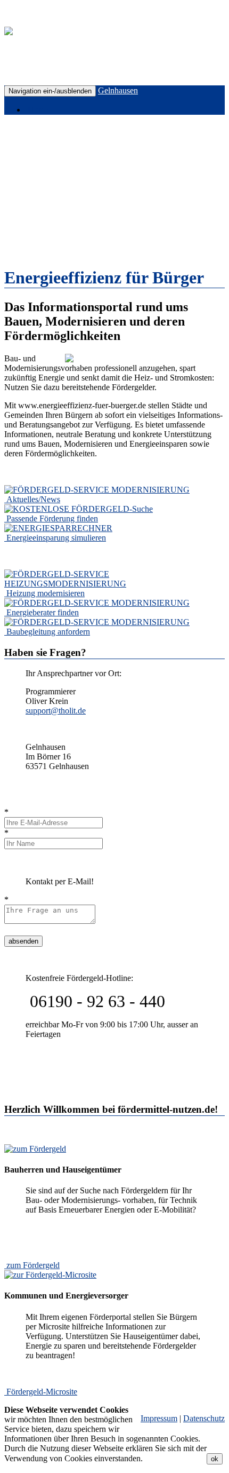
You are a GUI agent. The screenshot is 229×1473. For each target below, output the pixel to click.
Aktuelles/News (33, 499)
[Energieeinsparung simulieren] (58, 528)
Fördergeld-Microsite (41, 1391)
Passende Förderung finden (52, 518)
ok (214, 1459)
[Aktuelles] (97, 489)
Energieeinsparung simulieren (56, 537)
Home (37, 109)
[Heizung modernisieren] (114, 583)
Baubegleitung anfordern (48, 631)
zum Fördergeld (33, 1265)
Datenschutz (204, 1418)
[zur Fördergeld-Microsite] (50, 1274)
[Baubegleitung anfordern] (97, 622)
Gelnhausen (118, 90)
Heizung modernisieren (45, 593)
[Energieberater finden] (97, 602)
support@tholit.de (56, 710)
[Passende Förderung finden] (78, 508)
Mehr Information (175, 1458)
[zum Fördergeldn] (35, 1148)
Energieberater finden (42, 612)
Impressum (159, 1418)
